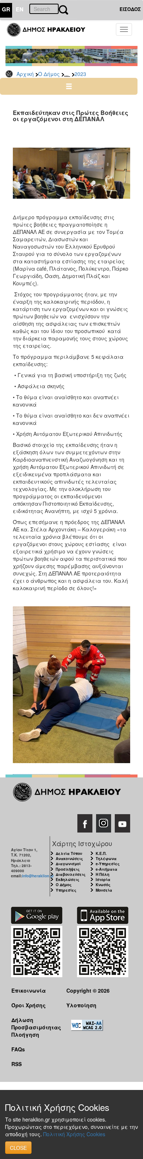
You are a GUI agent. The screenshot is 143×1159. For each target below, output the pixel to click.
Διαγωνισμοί (68, 863)
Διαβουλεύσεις (70, 874)
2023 (80, 73)
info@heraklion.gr (38, 875)
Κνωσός (103, 884)
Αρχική (25, 73)
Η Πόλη (102, 874)
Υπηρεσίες (66, 890)
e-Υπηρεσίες (108, 863)
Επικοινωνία (28, 990)
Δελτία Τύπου (69, 853)
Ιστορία (103, 879)
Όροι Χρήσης (28, 1005)
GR (6, 9)
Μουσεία (104, 890)
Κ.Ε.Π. (101, 853)
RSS (16, 1064)
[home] (50, 33)
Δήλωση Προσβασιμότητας (33, 1023)
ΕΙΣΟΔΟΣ (130, 9)
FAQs (18, 1049)
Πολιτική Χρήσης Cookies (74, 1134)
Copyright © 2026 (88, 990)
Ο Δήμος (49, 73)
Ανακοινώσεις (69, 858)
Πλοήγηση (25, 1034)
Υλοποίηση (81, 1005)
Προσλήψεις (68, 869)
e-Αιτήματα (106, 869)
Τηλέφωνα (106, 858)
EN (19, 9)
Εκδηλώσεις (67, 879)
